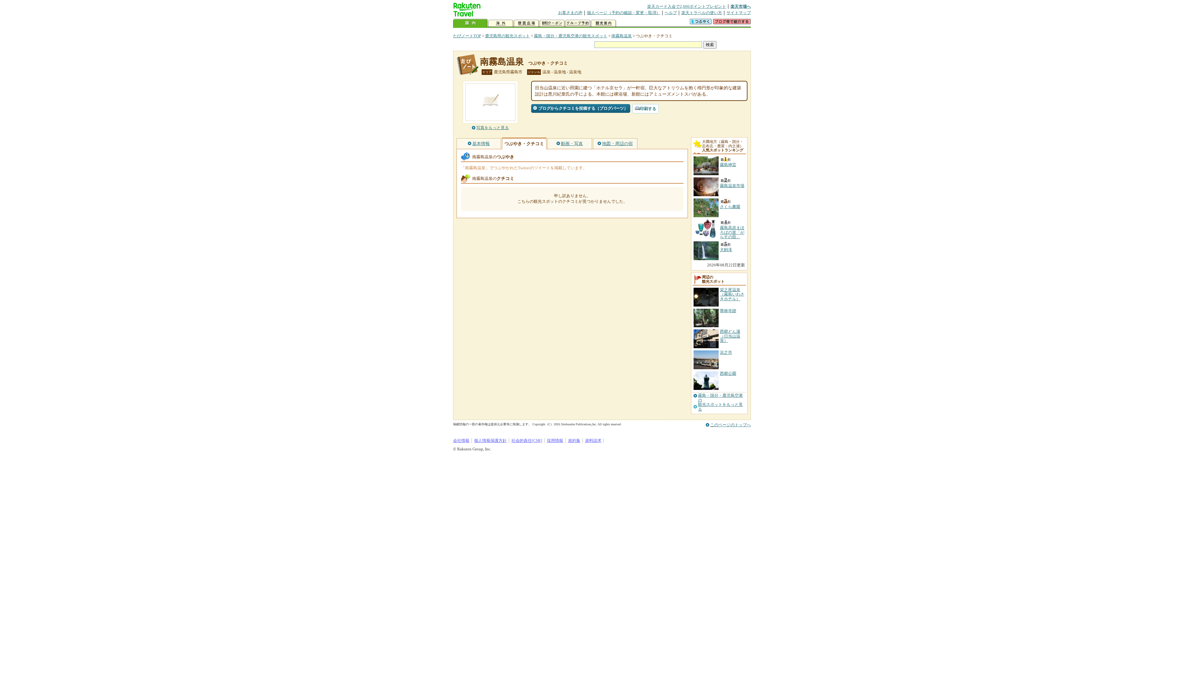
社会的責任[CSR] (526, 440)
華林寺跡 (728, 310)
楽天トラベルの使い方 (701, 12)
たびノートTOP (467, 36)
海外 (500, 23)
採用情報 (555, 440)
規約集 (574, 440)
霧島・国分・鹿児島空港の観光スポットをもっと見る (720, 402)
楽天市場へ (741, 6)
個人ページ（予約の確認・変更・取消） (623, 12)
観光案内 (603, 23)
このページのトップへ (730, 424)
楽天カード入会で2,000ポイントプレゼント (686, 6)
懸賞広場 (526, 23)
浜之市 (726, 352)
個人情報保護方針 (490, 440)
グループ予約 (577, 23)
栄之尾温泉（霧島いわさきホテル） (732, 294)
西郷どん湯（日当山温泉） (730, 336)
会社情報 (461, 440)
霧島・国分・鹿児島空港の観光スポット (570, 36)
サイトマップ (738, 12)
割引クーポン (552, 23)
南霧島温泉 (621, 36)
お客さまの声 (570, 12)
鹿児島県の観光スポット (507, 36)
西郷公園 (728, 373)
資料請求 (593, 440)
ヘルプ (671, 12)
